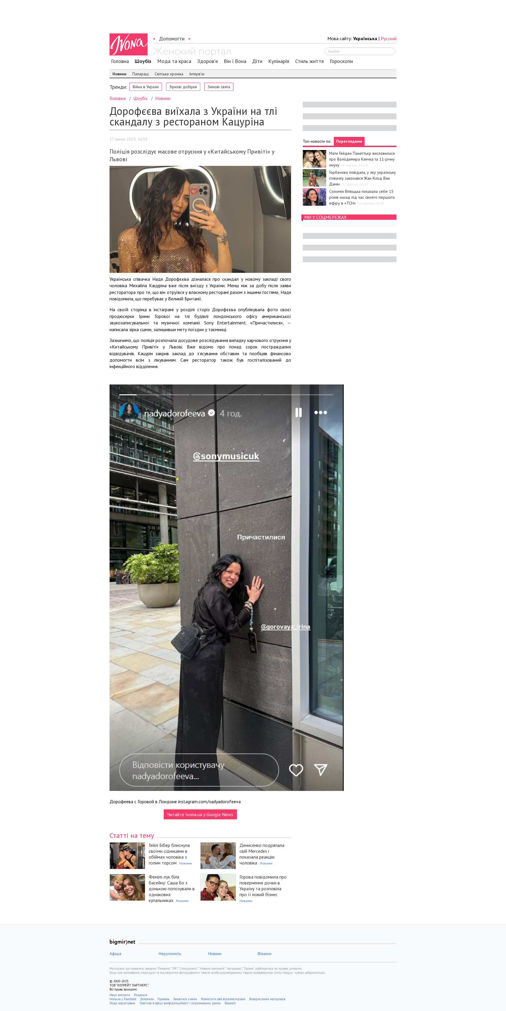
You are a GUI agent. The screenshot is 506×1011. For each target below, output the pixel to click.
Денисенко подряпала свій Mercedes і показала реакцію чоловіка (262, 854)
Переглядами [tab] (349, 141)
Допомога (147, 999)
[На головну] (191, 52)
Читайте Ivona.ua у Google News (200, 814)
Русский (388, 38)
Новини (119, 74)
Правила (163, 999)
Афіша (115, 953)
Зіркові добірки (183, 86)
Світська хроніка (169, 74)
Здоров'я (207, 61)
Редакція (140, 995)
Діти (257, 61)
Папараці (140, 74)
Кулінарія (278, 61)
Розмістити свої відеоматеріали (223, 999)
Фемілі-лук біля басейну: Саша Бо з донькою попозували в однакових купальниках (172, 888)
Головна (120, 61)
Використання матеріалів (267, 999)
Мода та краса (174, 61)
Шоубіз (143, 61)
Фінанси (264, 953)
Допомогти (171, 38)
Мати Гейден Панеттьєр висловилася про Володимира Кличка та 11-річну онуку (362, 159)
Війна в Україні (146, 86)
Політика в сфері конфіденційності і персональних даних (180, 1003)
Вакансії (230, 1003)
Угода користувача (123, 1003)
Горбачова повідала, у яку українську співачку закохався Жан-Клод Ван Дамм (362, 178)
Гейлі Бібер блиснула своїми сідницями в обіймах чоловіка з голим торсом (169, 854)
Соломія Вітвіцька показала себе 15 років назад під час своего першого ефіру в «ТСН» (362, 197)
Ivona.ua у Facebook (123, 999)
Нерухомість (170, 953)
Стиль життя (309, 61)
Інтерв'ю (196, 74)
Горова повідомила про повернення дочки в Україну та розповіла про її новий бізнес (263, 885)
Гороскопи (341, 61)
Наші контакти (120, 995)
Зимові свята (219, 86)
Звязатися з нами (185, 999)
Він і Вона (235, 61)
